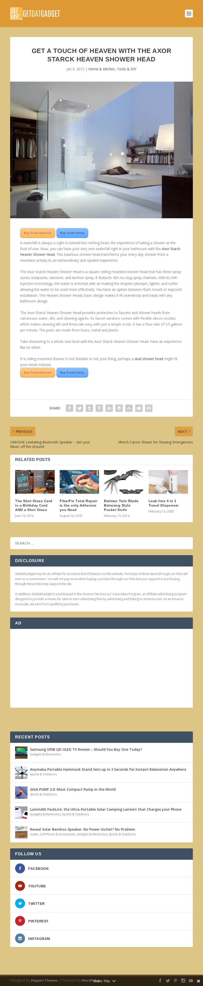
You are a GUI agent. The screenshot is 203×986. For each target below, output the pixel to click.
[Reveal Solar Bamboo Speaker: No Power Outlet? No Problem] (21, 832)
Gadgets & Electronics (45, 754)
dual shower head (149, 358)
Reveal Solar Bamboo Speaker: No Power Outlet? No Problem (82, 829)
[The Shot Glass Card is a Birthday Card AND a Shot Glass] (35, 482)
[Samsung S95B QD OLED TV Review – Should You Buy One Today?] (21, 753)
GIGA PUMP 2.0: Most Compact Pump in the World (73, 789)
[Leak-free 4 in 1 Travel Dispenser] (168, 482)
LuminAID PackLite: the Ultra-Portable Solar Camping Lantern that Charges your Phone (105, 809)
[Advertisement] (101, 668)
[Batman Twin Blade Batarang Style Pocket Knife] (124, 482)
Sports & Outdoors (43, 774)
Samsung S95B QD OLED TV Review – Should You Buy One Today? (86, 749)
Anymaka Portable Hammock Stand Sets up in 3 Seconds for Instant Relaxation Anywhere (108, 769)
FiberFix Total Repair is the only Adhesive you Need (79, 505)
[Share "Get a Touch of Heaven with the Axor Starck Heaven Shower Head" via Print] (149, 408)
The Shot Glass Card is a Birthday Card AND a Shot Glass (33, 505)
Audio (34, 834)
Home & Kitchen (101, 69)
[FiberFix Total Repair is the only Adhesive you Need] (79, 482)
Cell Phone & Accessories (57, 834)
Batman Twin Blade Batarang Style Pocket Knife (121, 505)
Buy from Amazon (37, 233)
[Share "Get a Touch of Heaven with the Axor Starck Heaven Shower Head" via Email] (139, 408)
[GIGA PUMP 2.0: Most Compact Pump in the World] (21, 792)
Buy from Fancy (72, 233)
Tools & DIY (126, 69)
